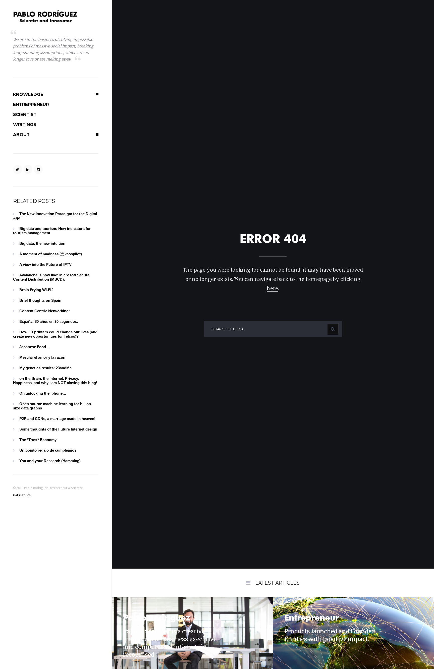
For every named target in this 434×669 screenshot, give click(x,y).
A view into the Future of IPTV (45, 264)
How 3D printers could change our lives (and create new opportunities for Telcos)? (55, 334)
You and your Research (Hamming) (50, 461)
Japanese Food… (34, 347)
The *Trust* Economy (38, 440)
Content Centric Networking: (44, 311)
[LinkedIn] (27, 169)
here (272, 288)
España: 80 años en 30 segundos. (48, 321)
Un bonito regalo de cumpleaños (47, 450)
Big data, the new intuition (42, 243)
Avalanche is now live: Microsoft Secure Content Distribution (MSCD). (51, 277)
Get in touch (22, 495)
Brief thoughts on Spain (40, 300)
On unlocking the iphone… (42, 393)
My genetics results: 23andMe (45, 368)
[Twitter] (17, 169)
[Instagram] (38, 169)
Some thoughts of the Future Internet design (58, 429)
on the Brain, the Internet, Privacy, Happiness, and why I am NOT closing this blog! (55, 380)
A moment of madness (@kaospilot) (50, 254)
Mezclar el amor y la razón (42, 357)
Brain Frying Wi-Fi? (36, 290)
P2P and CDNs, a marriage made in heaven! (57, 418)
